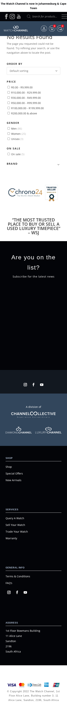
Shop (9, 467)
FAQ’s (9, 583)
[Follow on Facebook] (33, 384)
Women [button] (18, 134)
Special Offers (14, 473)
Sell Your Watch (15, 525)
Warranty (11, 538)
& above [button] (24, 113)
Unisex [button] (17, 139)
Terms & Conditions (18, 576)
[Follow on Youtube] (41, 384)
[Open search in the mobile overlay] (42, 16)
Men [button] (16, 128)
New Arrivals (13, 480)
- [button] (22, 87)
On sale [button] (17, 154)
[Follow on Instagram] (25, 384)
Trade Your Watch (17, 531)
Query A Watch (15, 518)
